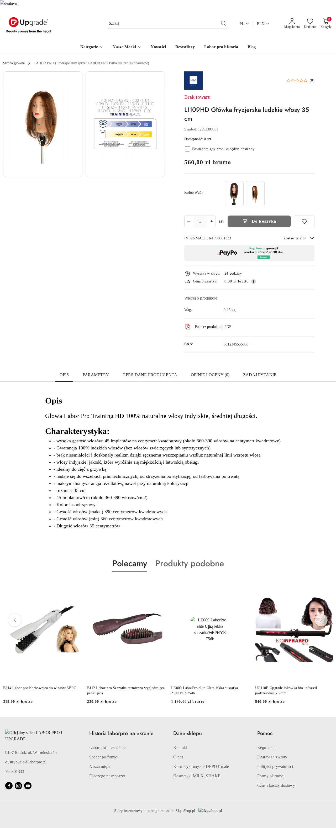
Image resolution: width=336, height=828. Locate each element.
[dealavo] (8, 3)
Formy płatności (271, 776)
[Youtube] (28, 785)
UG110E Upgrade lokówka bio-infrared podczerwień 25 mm (286, 690)
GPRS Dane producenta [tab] (150, 375)
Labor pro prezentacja (107, 747)
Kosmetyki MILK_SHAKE (196, 776)
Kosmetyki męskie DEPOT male (201, 766)
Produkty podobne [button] (189, 563)
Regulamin (266, 747)
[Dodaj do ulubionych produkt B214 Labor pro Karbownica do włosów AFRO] (75, 584)
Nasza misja (99, 766)
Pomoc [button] (265, 733)
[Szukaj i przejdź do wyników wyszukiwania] (223, 24)
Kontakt (180, 747)
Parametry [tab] (96, 375)
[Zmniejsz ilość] (188, 221)
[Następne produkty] (321, 620)
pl (242, 24)
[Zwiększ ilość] (212, 221)
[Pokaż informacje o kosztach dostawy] (253, 281)
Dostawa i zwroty (272, 757)
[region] (245, 193)
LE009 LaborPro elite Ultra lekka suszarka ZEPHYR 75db (204, 690)
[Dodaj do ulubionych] (304, 221)
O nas (178, 757)
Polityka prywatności (275, 766)
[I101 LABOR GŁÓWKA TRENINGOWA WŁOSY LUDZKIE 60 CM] (255, 193)
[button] (127, 47)
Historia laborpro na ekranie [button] (121, 733)
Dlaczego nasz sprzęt (107, 776)
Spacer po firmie (103, 757)
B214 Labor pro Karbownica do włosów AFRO (39, 688)
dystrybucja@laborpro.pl (25, 762)
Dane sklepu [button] (187, 733)
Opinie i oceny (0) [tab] (210, 375)
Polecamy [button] (129, 563)
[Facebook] (9, 785)
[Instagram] (18, 785)
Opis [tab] (64, 375)
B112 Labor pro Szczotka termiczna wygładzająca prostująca (126, 690)
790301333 (14, 771)
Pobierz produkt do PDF (213, 327)
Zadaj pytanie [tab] (259, 375)
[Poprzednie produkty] (14, 620)
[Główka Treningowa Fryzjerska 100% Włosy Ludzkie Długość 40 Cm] (234, 193)
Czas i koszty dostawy (276, 785)
